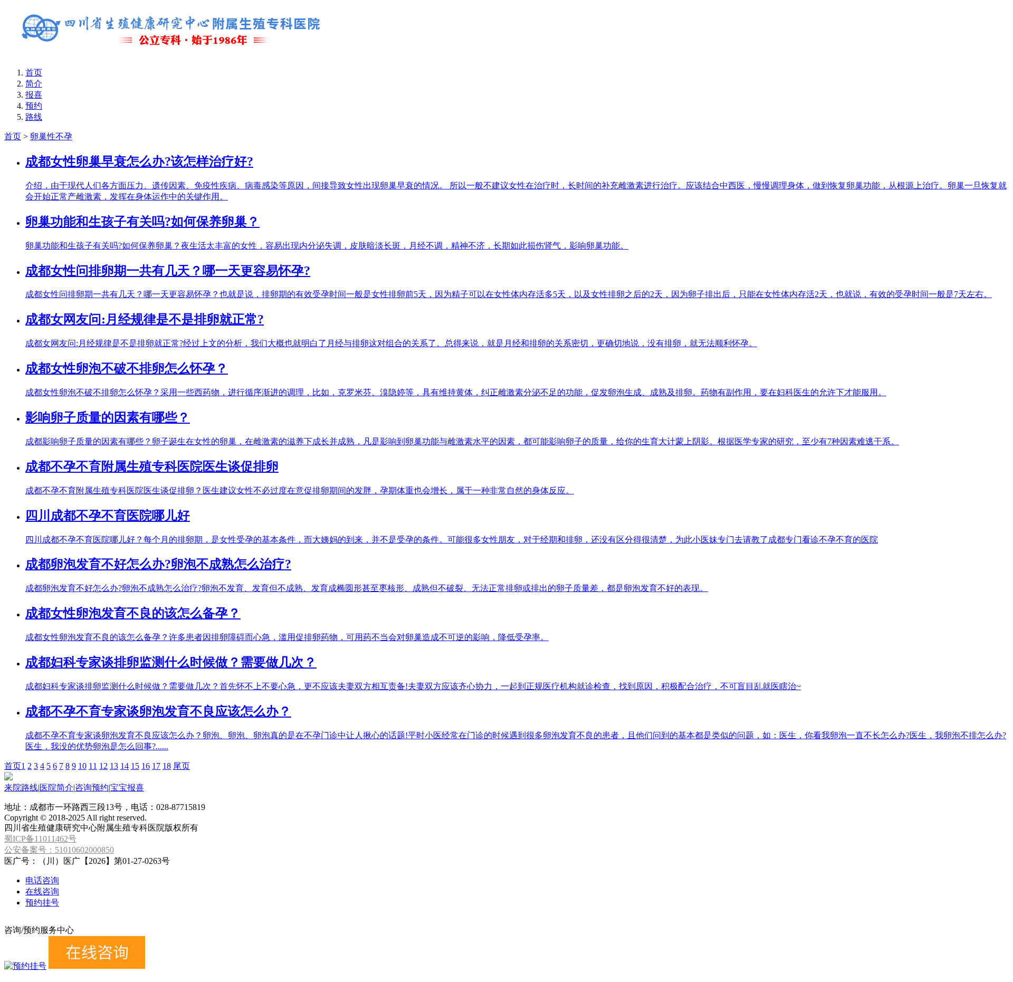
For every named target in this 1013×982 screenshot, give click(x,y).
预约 (33, 105)
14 (124, 765)
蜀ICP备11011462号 (40, 838)
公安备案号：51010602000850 (59, 849)
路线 (33, 116)
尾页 (181, 765)
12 (103, 765)
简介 (33, 83)
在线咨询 (42, 891)
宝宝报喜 (127, 787)
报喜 (33, 94)
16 (145, 765)
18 (167, 765)
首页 (33, 72)
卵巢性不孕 (51, 136)
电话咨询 (42, 880)
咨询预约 (92, 787)
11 (93, 765)
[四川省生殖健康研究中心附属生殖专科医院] (173, 54)
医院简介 (56, 787)
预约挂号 (42, 902)
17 (156, 765)
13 (114, 765)
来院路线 (21, 787)
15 (135, 765)
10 (82, 765)
